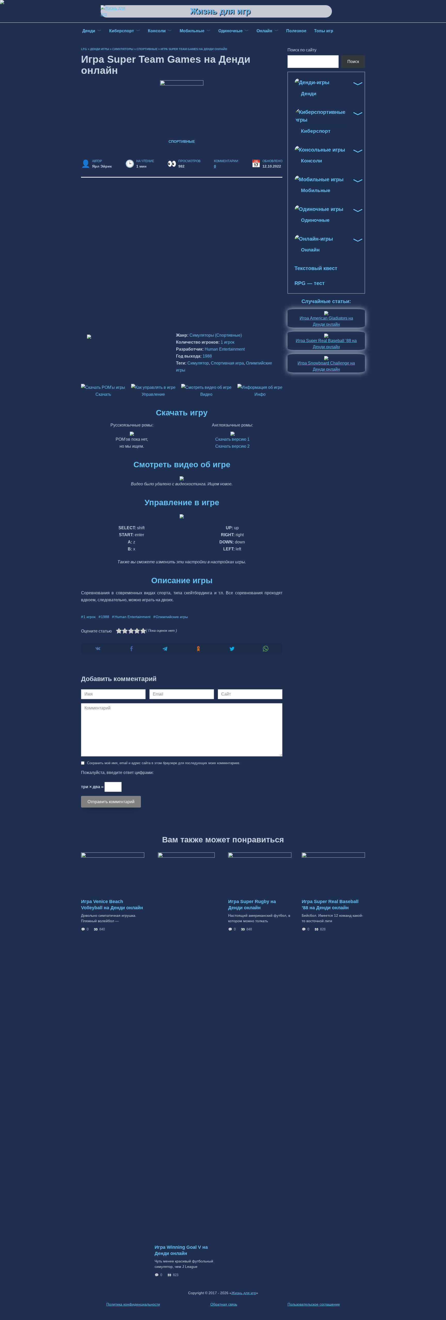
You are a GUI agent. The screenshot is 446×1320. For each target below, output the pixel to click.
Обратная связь (223, 1304)
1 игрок (227, 342)
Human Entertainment (225, 349)
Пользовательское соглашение (314, 1304)
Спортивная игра (227, 363)
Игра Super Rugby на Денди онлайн (252, 904)
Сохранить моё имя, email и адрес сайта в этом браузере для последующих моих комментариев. (163, 763)
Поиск (353, 61)
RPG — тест (309, 283)
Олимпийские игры (172, 617)
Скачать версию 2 (232, 446)
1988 (207, 356)
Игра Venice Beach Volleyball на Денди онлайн (112, 904)
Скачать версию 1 (232, 439)
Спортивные (147, 49)
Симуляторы (122, 49)
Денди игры (99, 49)
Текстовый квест (315, 268)
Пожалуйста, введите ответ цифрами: (117, 772)
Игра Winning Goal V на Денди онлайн (181, 1250)
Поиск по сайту (302, 50)
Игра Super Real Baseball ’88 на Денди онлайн (330, 904)
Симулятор (198, 363)
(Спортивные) (228, 335)
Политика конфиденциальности (133, 1304)
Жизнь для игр (220, 11)
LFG (84, 49)
